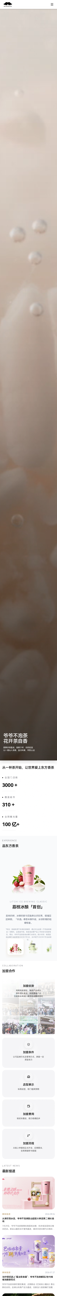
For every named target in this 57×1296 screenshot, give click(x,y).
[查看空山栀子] (33, 946)
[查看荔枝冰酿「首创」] (15, 947)
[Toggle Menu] (52, 4)
